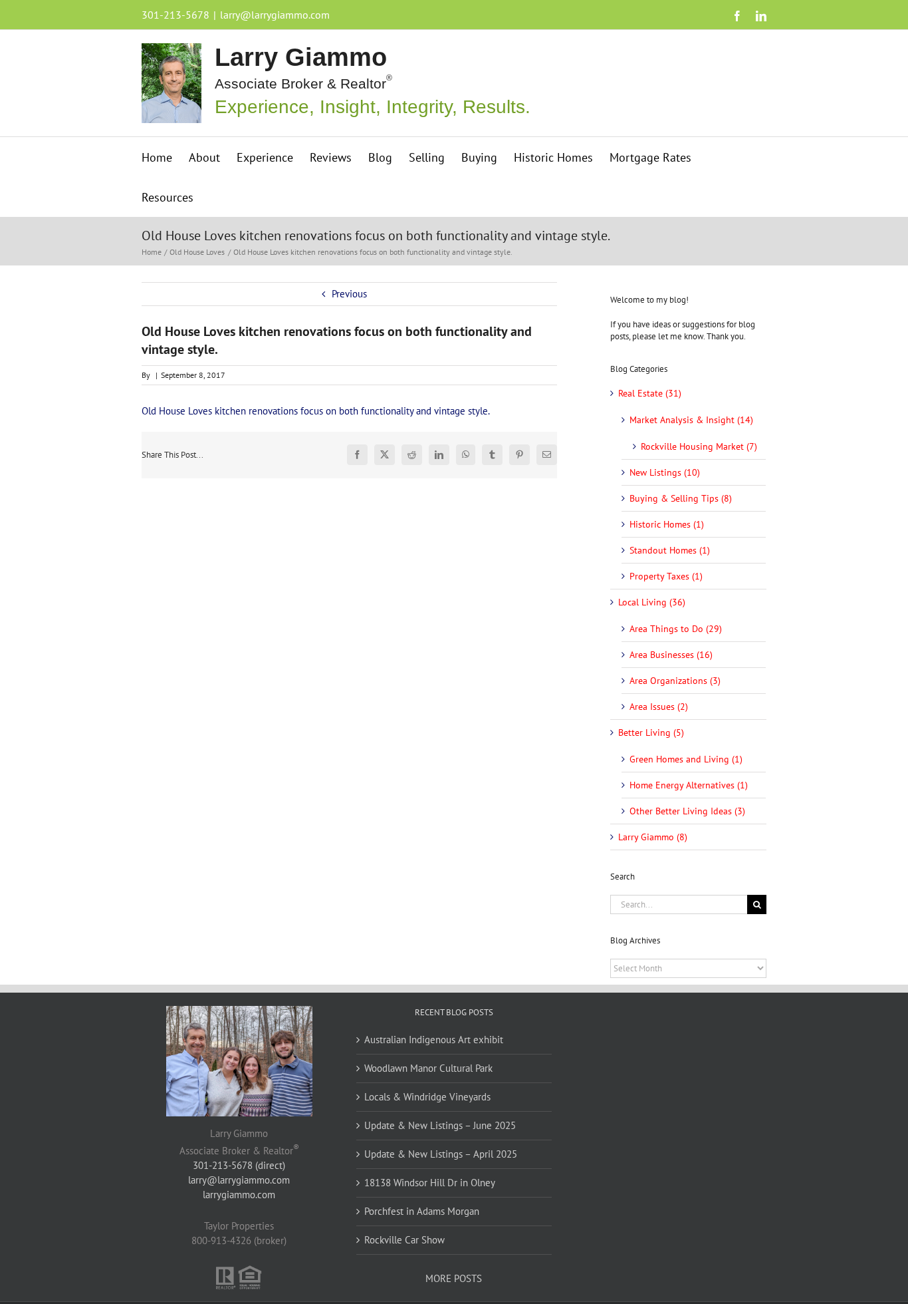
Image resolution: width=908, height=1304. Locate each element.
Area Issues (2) (658, 707)
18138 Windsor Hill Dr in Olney (429, 1182)
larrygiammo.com (239, 1194)
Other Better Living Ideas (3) (687, 811)
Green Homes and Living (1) (685, 759)
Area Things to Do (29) (675, 629)
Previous (349, 293)
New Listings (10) (664, 472)
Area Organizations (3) (675, 681)
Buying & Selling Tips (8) (680, 498)
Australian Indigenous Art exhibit (433, 1039)
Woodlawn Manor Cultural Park (428, 1068)
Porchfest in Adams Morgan (421, 1211)
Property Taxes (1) (666, 576)
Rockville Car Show (404, 1239)
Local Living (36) (651, 602)
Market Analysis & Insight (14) (691, 420)
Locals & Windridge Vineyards (427, 1096)
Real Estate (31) (649, 393)
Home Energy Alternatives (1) (688, 785)
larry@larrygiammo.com (275, 14)
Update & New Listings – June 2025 (440, 1125)
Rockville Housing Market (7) (699, 446)
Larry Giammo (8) (652, 837)
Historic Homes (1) (666, 524)
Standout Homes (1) (669, 550)
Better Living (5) (651, 732)
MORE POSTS (453, 1278)
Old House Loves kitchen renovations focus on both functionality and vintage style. (316, 411)
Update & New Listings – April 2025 (440, 1154)
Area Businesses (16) (671, 655)
